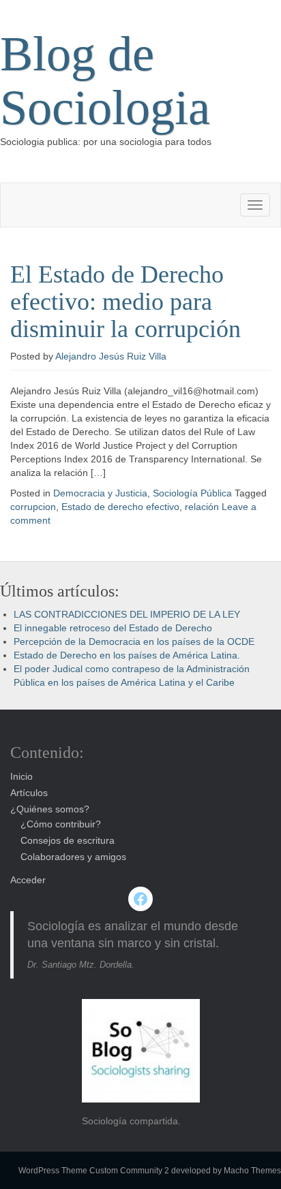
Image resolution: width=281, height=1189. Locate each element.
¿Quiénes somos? (49, 809)
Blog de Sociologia (105, 81)
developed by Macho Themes (226, 1170)
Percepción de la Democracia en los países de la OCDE (134, 641)
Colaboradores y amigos (73, 856)
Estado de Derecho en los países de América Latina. (127, 655)
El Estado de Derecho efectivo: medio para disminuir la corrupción (125, 301)
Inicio (21, 776)
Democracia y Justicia (100, 493)
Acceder (28, 879)
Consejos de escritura (67, 840)
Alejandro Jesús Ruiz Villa (110, 356)
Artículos (29, 792)
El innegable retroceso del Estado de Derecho (113, 627)
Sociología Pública (192, 493)
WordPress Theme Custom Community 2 (93, 1170)
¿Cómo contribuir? (60, 824)
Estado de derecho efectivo (120, 506)
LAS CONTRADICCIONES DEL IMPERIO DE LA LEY (127, 614)
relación (202, 506)
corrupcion (33, 506)
